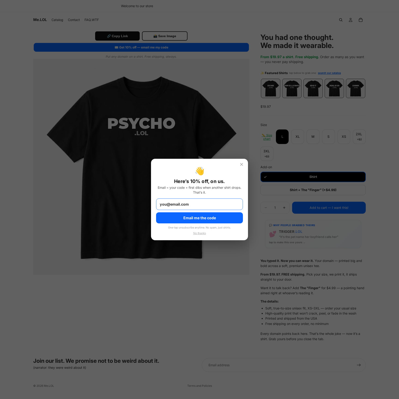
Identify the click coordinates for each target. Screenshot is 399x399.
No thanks (199, 233)
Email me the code (199, 218)
